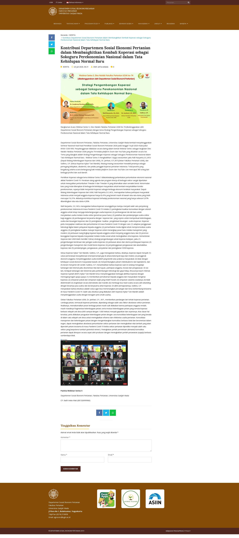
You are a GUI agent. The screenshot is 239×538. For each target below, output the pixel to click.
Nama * (64, 455)
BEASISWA (171, 24)
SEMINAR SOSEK (125, 24)
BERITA (72, 35)
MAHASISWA (143, 24)
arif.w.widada (103, 67)
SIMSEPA (183, 24)
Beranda (57, 24)
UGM (51, 2)
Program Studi (91, 24)
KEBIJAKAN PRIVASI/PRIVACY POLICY (178, 531)
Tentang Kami (72, 24)
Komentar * (65, 437)
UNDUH (157, 24)
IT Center (59, 2)
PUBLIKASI (109, 24)
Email (110, 455)
